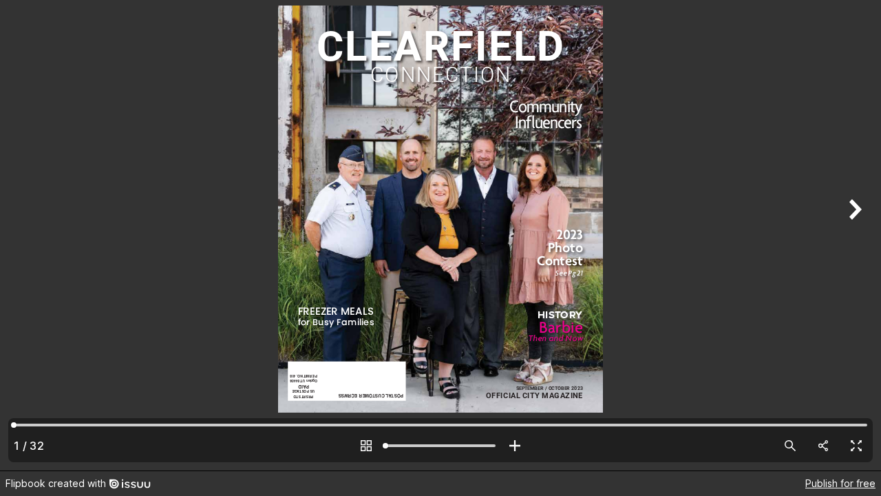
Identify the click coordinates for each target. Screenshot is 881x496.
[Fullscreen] (856, 445)
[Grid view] (366, 445)
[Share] (823, 445)
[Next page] (853, 235)
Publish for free (840, 483)
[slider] (440, 446)
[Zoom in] (515, 445)
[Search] (790, 445)
